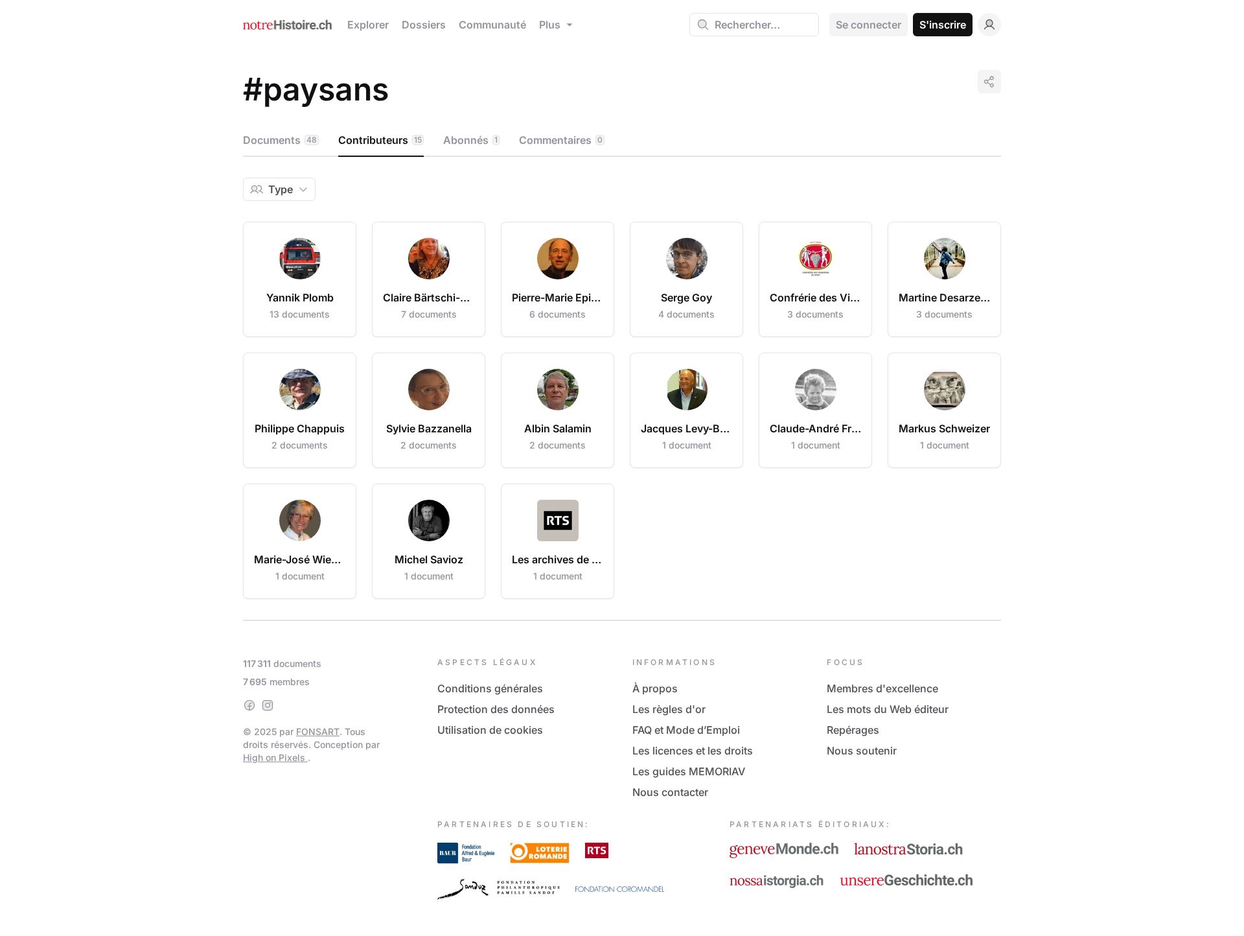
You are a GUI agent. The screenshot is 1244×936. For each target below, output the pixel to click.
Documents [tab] (280, 140)
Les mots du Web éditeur (888, 709)
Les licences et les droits (692, 750)
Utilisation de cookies (490, 729)
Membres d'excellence (882, 688)
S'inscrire (942, 24)
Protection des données (496, 709)
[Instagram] (267, 705)
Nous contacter (670, 792)
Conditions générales (490, 688)
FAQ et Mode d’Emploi (686, 729)
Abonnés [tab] (470, 140)
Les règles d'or (669, 709)
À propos (655, 688)
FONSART (318, 731)
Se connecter (868, 24)
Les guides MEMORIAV (688, 771)
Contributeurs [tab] (380, 140)
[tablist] (622, 140)
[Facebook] (249, 705)
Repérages (853, 729)
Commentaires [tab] (561, 140)
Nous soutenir (862, 750)
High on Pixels (275, 757)
